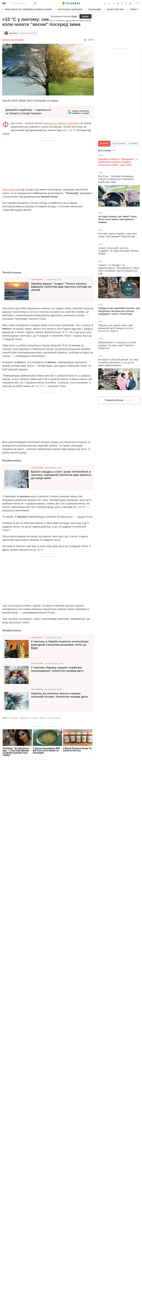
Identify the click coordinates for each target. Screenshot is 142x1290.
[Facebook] (105, 3)
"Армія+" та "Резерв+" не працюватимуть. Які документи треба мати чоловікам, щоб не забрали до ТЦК (118, 269)
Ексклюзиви (94, 9)
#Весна (43, 718)
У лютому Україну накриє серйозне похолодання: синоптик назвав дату (57, 669)
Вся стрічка (104, 150)
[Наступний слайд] (139, 9)
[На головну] (71, 3)
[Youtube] (118, 3)
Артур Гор (13, 33)
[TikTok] (130, 3)
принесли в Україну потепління (62, 123)
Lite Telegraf (37, 279)
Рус (138, 3)
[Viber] (109, 3)
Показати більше (114, 400)
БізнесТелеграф (115, 9)
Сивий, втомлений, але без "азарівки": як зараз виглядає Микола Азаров (118, 251)
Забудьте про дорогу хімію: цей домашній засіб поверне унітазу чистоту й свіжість (115, 328)
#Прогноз (24, 718)
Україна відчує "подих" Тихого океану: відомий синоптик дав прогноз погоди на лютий (61, 287)
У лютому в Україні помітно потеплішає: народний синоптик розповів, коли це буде (60, 644)
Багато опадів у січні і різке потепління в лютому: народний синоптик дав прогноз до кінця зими (61, 475)
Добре (85, 16)
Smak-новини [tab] (118, 144)
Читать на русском (13, 40)
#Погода (13, 718)
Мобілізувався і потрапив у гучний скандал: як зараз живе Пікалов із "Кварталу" (117, 345)
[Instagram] (126, 3)
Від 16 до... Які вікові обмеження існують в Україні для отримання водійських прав (116, 179)
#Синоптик (55, 718)
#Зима (34, 718)
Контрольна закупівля (70, 9)
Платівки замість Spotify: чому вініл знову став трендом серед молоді (117, 235)
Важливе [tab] (133, 144)
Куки (74, 16)
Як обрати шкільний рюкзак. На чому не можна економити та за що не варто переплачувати (118, 362)
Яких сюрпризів (11, 189)
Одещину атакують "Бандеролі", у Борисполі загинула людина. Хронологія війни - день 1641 (118, 162)
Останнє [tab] (104, 144)
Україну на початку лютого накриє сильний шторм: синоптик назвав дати (59, 695)
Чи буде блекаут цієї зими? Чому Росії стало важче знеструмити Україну (117, 219)
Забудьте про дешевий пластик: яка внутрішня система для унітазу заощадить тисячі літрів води (119, 311)
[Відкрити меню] (4, 3)
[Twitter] (122, 3)
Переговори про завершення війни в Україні (28, 9)
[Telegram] (113, 3)
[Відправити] (35, 3)
